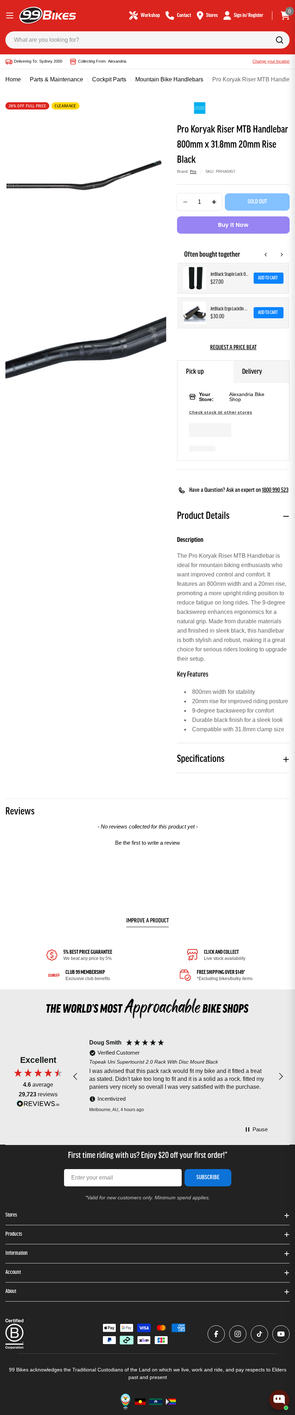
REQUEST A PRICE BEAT (233, 348)
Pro (193, 171)
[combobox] (147, 40)
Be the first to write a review (147, 843)
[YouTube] (281, 1334)
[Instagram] (237, 1334)
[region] (178, 1077)
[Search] (279, 40)
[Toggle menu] (9, 15)
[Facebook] (216, 1334)
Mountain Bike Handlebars (169, 79)
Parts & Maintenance (56, 79)
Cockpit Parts (109, 79)
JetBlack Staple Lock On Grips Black (229, 274)
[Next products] (282, 255)
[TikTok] (259, 1334)
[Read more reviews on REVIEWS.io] (38, 1105)
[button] (147, 841)
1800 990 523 (275, 490)
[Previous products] (266, 255)
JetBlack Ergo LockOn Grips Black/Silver (229, 309)
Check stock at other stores (220, 412)
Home (13, 79)
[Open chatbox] (279, 1400)
